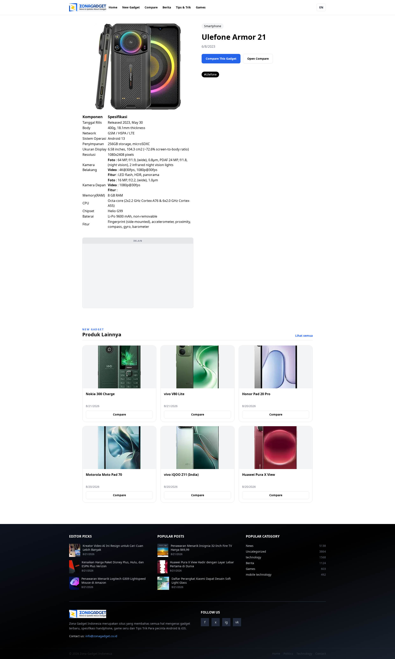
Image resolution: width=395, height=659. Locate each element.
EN (321, 7)
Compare (151, 7)
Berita (167, 7)
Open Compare (258, 59)
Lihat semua (304, 336)
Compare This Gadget (221, 59)
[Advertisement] (138, 276)
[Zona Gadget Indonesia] (87, 7)
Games (201, 7)
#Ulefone (210, 74)
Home (113, 7)
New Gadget (131, 7)
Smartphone (212, 26)
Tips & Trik (183, 7)
